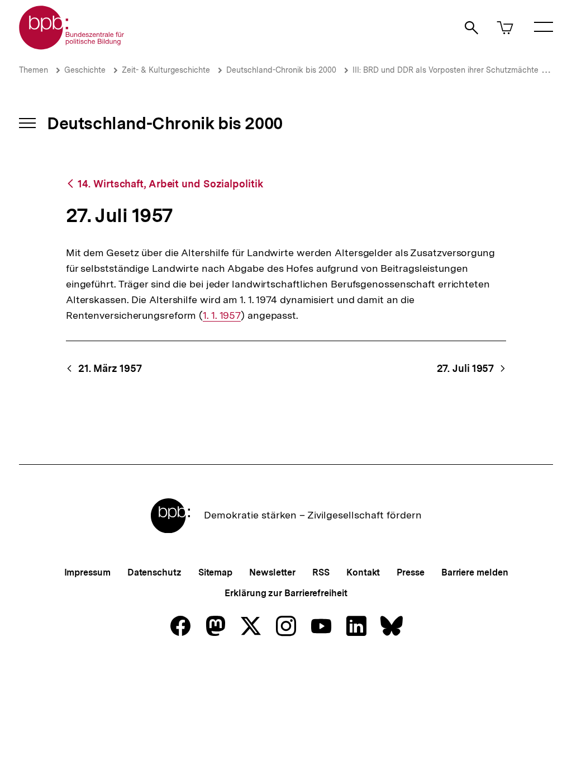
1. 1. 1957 (222, 315)
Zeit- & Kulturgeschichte (166, 69)
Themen (33, 69)
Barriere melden (474, 572)
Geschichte (85, 69)
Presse (410, 572)
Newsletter (272, 572)
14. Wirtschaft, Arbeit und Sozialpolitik (170, 184)
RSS (321, 572)
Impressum (87, 572)
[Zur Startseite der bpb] (72, 46)
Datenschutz (154, 572)
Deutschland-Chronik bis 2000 (281, 69)
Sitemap (215, 572)
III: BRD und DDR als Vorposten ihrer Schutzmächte (445, 69)
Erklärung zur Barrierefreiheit (286, 593)
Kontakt (363, 572)
